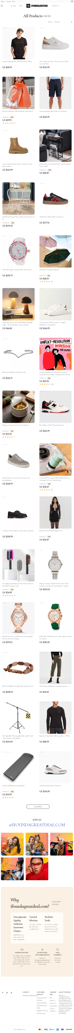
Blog (51, 998)
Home (20, 5)
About (2, 1)
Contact (8, 1)
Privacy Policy (53, 1006)
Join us (37, 819)
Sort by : (50, 22)
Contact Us (55, 5)
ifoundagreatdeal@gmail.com (30, 995)
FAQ (13, 1)
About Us (52, 1000)
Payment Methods (41, 1003)
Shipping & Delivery (42, 1010)
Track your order (41, 1013)
